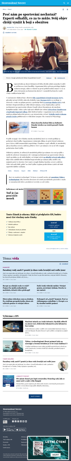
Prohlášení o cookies (26, 439)
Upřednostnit (61, 78)
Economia (5, 442)
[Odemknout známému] (67, 9)
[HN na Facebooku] (15, 421)
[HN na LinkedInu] (21, 421)
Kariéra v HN (6, 445)
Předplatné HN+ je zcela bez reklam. (59, 248)
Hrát (32, 202)
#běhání (35, 171)
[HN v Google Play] (9, 429)
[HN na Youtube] (26, 421)
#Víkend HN (43, 171)
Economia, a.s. (14, 411)
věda (15, 258)
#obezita (16, 171)
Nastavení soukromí (26, 442)
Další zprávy (35, 396)
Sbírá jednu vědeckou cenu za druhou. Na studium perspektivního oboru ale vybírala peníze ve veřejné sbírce (18, 301)
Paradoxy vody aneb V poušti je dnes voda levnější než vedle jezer (34, 270)
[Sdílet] (63, 9)
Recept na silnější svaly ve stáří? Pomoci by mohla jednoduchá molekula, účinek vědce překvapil (16, 288)
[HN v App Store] (21, 429)
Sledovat (48, 78)
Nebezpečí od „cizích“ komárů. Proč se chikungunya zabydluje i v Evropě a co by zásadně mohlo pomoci (52, 301)
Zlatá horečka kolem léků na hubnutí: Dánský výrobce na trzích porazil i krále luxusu (47, 125)
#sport (23, 171)
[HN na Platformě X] (13, 421)
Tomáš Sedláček (8, 359)
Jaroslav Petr (10, 27)
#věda (10, 171)
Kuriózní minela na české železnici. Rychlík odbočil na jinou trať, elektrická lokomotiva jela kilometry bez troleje (46, 324)
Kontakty (5, 437)
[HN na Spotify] (23, 421)
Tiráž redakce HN (7, 439)
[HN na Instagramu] (18, 421)
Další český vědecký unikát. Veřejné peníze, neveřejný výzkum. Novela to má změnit (51, 288)
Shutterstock (63, 71)
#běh (29, 171)
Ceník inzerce (6, 447)
